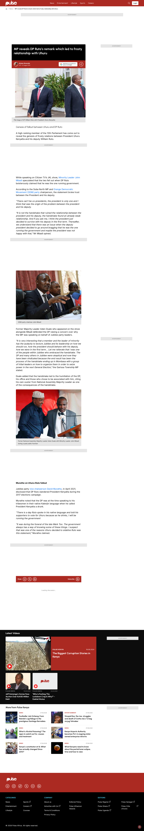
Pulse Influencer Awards (75, 807)
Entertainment (62, 3)
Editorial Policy (75, 802)
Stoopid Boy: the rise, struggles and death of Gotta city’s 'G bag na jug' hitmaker (78, 718)
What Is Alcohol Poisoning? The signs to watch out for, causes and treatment (32, 734)
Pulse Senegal (127, 802)
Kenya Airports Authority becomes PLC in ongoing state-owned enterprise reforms (78, 734)
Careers (91, 3)
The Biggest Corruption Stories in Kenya (71, 655)
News (52, 3)
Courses (26, 810)
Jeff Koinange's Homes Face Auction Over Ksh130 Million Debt (17, 696)
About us (47, 802)
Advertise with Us (51, 806)
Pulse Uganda (103, 810)
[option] (18, 687)
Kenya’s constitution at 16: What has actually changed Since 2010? (32, 749)
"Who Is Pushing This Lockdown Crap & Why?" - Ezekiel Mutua (44, 696)
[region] (72, 687)
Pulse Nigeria (103, 802)
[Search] (129, 3)
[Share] (81, 64)
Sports (82, 3)
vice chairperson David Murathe (46, 489)
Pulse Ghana (103, 806)
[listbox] (72, 687)
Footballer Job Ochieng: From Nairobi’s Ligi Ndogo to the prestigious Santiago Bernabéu (32, 718)
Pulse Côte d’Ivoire (125, 807)
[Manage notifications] (139, 827)
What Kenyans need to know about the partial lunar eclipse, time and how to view (78, 749)
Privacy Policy (49, 815)
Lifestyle (74, 3)
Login (135, 3)
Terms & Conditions (52, 810)
